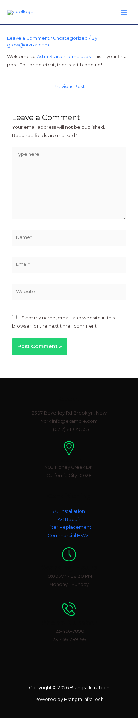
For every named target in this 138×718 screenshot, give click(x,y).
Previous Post (69, 86)
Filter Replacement (69, 527)
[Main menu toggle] (124, 12)
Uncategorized (70, 38)
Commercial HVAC (69, 535)
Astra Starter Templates (64, 56)
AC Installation (69, 511)
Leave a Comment (28, 38)
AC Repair (69, 519)
